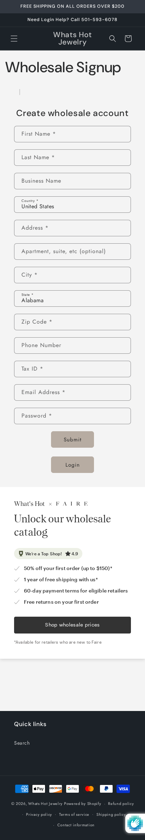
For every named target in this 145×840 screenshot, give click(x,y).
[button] (14, 38)
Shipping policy (111, 814)
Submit (73, 439)
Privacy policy (39, 814)
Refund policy (121, 803)
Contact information (76, 825)
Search (22, 742)
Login (72, 465)
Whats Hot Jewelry (45, 803)
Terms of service (74, 814)
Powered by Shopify (82, 803)
